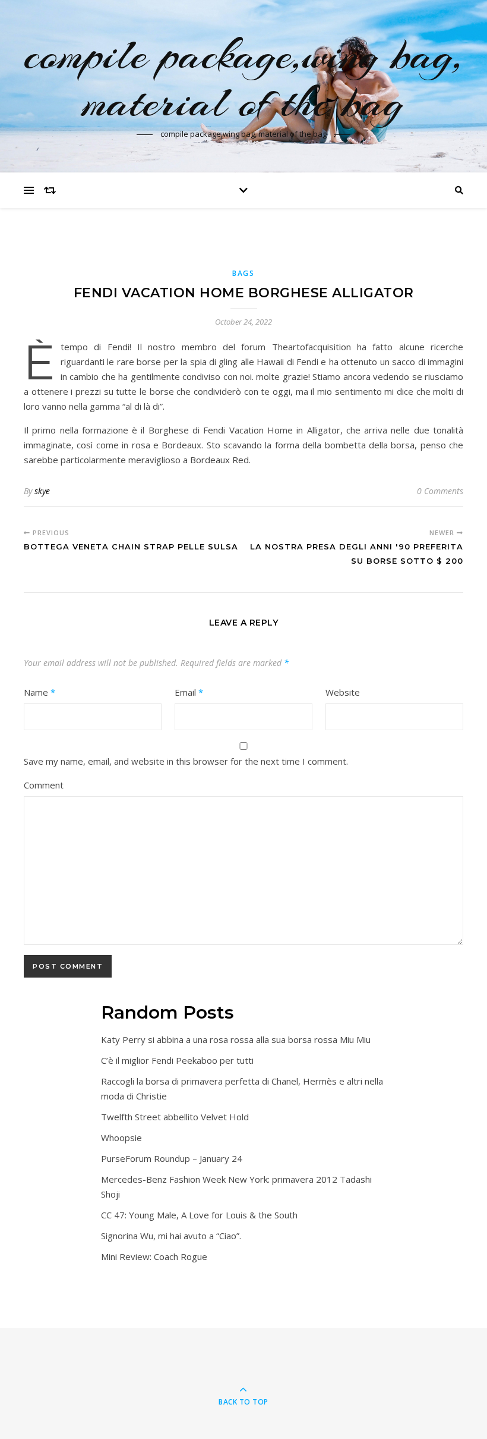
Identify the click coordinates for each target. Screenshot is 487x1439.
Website (342, 692)
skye (42, 491)
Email (189, 692)
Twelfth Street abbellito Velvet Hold (175, 1117)
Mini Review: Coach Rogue (154, 1256)
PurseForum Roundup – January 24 (171, 1158)
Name (39, 692)
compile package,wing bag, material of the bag (243, 78)
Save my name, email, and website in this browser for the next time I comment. (186, 761)
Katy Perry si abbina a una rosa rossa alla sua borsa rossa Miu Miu (236, 1039)
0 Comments (440, 491)
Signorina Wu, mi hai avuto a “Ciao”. (171, 1236)
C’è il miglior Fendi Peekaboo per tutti (177, 1060)
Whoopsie (121, 1137)
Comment (44, 785)
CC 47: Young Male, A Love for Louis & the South (199, 1215)
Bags (243, 273)
